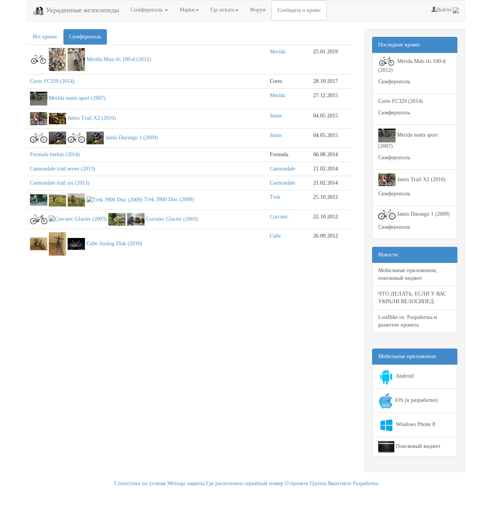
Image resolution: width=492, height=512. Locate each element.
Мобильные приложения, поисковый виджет (407, 274)
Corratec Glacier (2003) (172, 219)
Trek (275, 197)
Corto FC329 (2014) (52, 81)
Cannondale (282, 169)
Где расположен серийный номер (244, 483)
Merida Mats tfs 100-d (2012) (118, 59)
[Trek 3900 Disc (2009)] (38, 199)
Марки (187, 10)
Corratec (279, 217)
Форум (258, 10)
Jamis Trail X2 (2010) (92, 118)
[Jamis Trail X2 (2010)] (38, 118)
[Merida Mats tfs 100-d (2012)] (38, 59)
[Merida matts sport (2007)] (38, 98)
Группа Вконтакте (330, 483)
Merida (277, 52)
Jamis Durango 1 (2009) (131, 137)
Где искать (222, 10)
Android (404, 376)
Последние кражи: (399, 45)
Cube (275, 236)
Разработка (365, 483)
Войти (445, 10)
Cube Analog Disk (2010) (114, 243)
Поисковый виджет (417, 446)
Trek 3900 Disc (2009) (169, 199)
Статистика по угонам (140, 483)
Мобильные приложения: (407, 356)
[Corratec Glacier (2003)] (38, 219)
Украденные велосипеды (81, 10)
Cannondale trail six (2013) (60, 183)
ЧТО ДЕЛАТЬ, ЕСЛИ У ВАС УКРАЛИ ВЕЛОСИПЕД (412, 297)
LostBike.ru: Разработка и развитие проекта (407, 321)
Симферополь (147, 10)
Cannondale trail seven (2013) (62, 169)
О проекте (296, 483)
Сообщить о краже (299, 10)
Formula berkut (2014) (55, 154)
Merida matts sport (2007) (77, 98)
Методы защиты (185, 483)
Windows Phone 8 (414, 424)
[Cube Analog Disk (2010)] (38, 243)
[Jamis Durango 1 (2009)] (38, 137)
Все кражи (45, 37)
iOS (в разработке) (415, 400)
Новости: (388, 255)
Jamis (276, 116)
